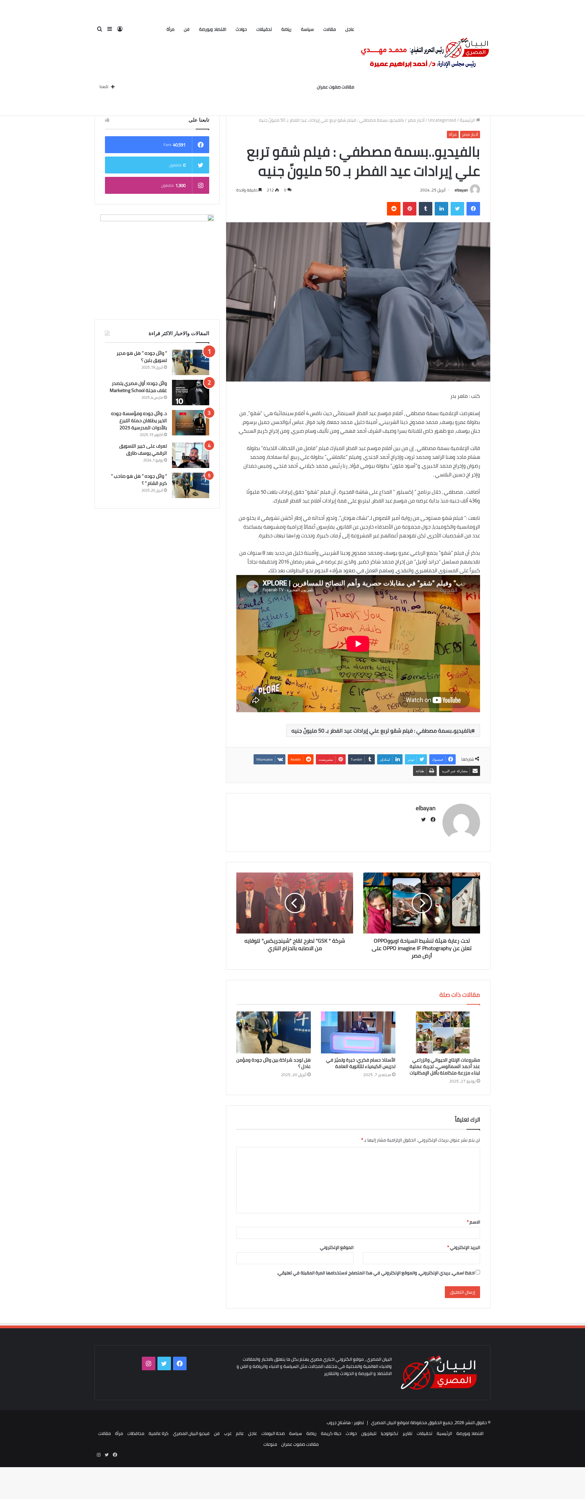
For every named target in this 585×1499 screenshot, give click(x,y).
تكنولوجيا (389, 1433)
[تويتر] (457, 208)
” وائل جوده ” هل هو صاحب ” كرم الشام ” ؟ (139, 480)
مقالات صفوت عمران (335, 87)
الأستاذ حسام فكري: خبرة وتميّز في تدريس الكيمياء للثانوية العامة (360, 1063)
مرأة (170, 29)
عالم (240, 1433)
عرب (228, 1433)
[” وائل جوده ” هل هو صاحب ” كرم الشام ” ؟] (190, 485)
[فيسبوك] (473, 208)
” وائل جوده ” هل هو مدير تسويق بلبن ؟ (141, 357)
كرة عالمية (159, 1433)
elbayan (461, 190)
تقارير (407, 1433)
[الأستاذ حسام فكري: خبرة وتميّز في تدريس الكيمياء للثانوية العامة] (358, 1032)
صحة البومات (273, 1433)
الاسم (473, 1222)
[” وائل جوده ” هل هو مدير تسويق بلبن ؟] (190, 362)
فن (187, 29)
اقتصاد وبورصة (212, 29)
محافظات (135, 1433)
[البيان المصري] (425, 58)
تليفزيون (368, 1433)
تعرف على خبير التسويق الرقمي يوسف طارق (143, 449)
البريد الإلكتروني (463, 1247)
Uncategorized (442, 120)
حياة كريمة (331, 1433)
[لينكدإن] (441, 208)
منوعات (270, 1444)
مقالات (329, 29)
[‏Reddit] (393, 208)
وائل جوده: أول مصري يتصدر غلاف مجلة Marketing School (138, 387)
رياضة (286, 29)
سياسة (307, 29)
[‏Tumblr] (425, 208)
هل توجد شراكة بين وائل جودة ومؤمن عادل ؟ (273, 1063)
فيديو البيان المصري (191, 1433)
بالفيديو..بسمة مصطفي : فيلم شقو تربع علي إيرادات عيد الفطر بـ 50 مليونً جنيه (381, 730)
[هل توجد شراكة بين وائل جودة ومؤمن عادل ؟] (273, 1032)
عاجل (349, 29)
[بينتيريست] (409, 208)
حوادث (241, 29)
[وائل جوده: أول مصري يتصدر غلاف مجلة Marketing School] (190, 392)
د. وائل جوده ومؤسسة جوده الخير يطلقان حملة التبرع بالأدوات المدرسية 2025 (139, 420)
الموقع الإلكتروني (336, 1247)
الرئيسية (468, 120)
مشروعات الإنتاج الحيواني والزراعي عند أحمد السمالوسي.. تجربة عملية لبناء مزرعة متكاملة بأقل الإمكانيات (445, 1066)
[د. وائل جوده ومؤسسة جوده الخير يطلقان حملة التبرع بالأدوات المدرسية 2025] (190, 422)
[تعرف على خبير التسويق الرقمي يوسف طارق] (190, 455)
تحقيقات (264, 29)
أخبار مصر (416, 120)
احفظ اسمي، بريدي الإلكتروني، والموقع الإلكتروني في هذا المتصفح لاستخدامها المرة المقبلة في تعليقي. (376, 1273)
